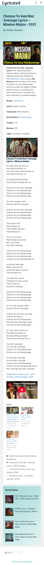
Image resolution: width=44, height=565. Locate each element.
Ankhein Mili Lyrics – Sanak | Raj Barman (11, 441)
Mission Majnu (26, 117)
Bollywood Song (16, 456)
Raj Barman (18, 101)
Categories (28, 562)
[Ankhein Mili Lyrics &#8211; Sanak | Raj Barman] (12, 434)
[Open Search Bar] (36, 2)
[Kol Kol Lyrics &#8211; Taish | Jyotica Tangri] (27, 410)
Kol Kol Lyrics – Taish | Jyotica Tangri (26, 417)
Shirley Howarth (14, 30)
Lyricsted (11, 2)
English (9, 552)
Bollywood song (17, 79)
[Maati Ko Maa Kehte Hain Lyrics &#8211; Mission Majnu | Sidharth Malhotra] (12, 410)
